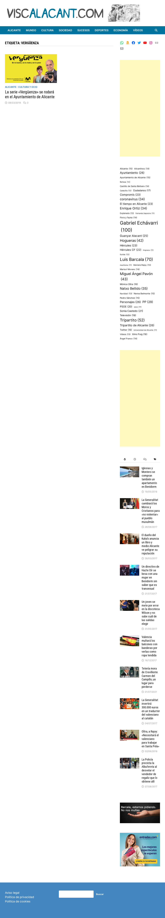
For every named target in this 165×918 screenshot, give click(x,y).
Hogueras (132, 240)
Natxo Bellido (134, 288)
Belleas (125, 182)
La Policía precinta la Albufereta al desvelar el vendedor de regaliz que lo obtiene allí (149, 770)
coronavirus (132, 199)
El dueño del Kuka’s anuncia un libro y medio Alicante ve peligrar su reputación (150, 544)
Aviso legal (12, 892)
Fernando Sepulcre (145, 213)
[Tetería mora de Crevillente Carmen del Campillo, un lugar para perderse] (129, 669)
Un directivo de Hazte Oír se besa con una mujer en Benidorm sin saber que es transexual (150, 577)
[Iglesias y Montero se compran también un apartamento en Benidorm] (129, 468)
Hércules (128, 245)
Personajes (130, 302)
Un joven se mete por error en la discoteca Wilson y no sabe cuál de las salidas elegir (151, 612)
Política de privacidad (19, 897)
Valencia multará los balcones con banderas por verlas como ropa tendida (149, 646)
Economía (121, 30)
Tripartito (132, 320)
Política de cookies (17, 901)
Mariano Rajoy (142, 265)
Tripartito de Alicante (137, 325)
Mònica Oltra (129, 284)
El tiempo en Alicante (136, 203)
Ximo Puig (139, 334)
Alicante (14, 30)
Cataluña (125, 191)
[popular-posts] (125, 459)
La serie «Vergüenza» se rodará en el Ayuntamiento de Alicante (29, 94)
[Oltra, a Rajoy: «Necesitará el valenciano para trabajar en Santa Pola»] (129, 732)
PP (147, 302)
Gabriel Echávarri (139, 226)
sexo (137, 307)
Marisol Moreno (130, 269)
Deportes (101, 30)
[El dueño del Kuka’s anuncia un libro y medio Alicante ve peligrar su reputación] (129, 535)
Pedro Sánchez (130, 298)
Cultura (47, 30)
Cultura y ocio (27, 87)
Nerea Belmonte (144, 293)
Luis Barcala (136, 259)
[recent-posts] (135, 459)
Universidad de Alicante (145, 330)
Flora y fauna (128, 217)
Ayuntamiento (132, 172)
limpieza (148, 250)
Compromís (130, 194)
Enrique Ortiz (133, 208)
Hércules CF (130, 249)
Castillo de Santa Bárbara (134, 186)
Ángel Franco (128, 338)
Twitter (126, 330)
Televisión (128, 315)
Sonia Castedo (131, 310)
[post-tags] (155, 459)
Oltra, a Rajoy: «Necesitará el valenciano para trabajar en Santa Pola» (150, 739)
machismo (126, 265)
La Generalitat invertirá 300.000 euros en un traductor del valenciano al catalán (151, 709)
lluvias (124, 254)
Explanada (127, 213)
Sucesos (83, 30)
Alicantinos (142, 168)
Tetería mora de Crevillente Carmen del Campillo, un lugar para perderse (150, 677)
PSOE (126, 306)
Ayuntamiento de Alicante (135, 177)
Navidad (126, 293)
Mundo (31, 30)
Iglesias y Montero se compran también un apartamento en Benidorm (149, 477)
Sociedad (65, 30)
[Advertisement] (140, 108)
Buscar (100, 894)
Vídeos (138, 30)
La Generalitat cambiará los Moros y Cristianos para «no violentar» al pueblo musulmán (151, 511)
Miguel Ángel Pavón (136, 276)
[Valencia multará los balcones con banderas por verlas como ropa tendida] (129, 637)
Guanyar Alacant (134, 235)
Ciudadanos (142, 190)
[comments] (145, 459)
